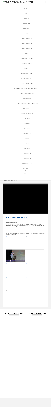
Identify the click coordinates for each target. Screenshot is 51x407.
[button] (47, 2)
